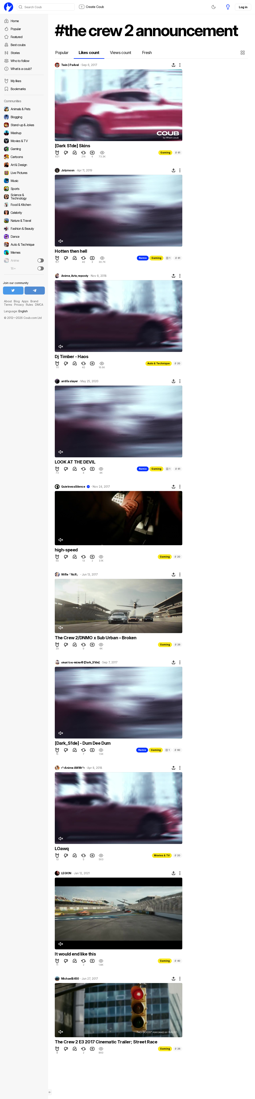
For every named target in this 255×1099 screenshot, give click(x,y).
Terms (8, 304)
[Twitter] (13, 291)
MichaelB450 (70, 978)
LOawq (62, 848)
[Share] (173, 65)
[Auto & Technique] (24, 244)
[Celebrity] (24, 213)
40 (177, 960)
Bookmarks (18, 89)
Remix (143, 257)
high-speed (66, 549)
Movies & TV (162, 855)
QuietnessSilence (73, 486)
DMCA (39, 304)
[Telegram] (35, 291)
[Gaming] (24, 149)
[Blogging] (24, 117)
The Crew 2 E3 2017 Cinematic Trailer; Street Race (106, 1041)
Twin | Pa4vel (70, 65)
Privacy (19, 304)
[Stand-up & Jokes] (24, 125)
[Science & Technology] (24, 197)
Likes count (89, 52)
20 (177, 363)
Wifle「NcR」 (70, 574)
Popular (16, 29)
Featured (16, 37)
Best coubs (18, 45)
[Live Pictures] (24, 173)
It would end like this (75, 954)
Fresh (147, 52)
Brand (34, 301)
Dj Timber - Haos (71, 356)
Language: (16, 311)
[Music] (24, 181)
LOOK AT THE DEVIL (75, 462)
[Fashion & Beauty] (24, 229)
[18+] (40, 268)
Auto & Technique (158, 363)
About (8, 301)
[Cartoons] (24, 157)
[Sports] (24, 189)
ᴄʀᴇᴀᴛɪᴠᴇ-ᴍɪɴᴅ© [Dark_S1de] (80, 662)
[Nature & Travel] (24, 221)
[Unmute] (60, 241)
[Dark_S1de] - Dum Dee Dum (83, 743)
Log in (243, 7)
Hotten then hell (71, 251)
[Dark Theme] (213, 7)
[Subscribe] (40, 260)
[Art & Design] (24, 165)
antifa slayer (69, 381)
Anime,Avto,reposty (74, 275)
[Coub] (8, 7)
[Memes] (24, 252)
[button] (243, 52)
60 (177, 750)
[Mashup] (24, 133)
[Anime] (24, 260)
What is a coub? (21, 69)
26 (177, 644)
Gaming (165, 152)
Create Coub (95, 7)
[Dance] (24, 237)
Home (15, 21)
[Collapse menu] (50, 1092)
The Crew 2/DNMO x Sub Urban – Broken (95, 637)
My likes (16, 81)
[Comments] (74, 152)
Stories (15, 53)
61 (177, 152)
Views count (120, 52)
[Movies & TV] (24, 141)
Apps (25, 301)
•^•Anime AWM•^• (73, 767)
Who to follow (20, 61)
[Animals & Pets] (24, 109)
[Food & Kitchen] (24, 205)
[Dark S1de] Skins (72, 145)
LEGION (66, 873)
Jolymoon (68, 170)
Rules (29, 304)
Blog (17, 301)
